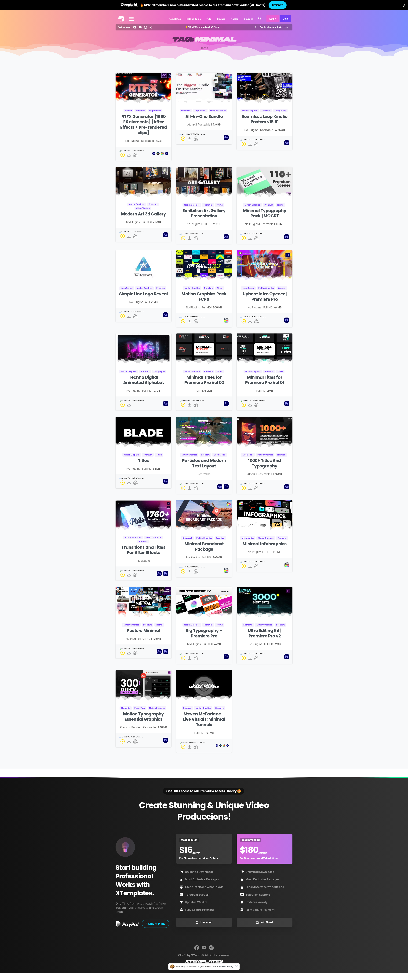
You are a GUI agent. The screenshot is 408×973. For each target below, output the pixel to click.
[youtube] (140, 27)
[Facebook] (134, 27)
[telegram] (150, 27)
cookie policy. (226, 966)
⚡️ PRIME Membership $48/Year (202, 27)
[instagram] (145, 27)
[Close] (403, 5)
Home (204, 48)
